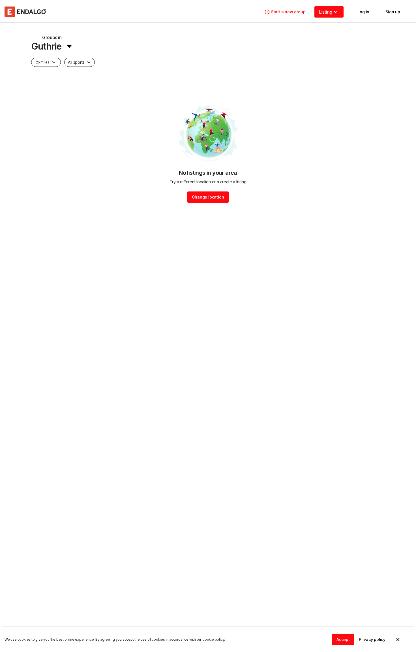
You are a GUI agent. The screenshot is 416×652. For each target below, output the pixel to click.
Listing (325, 12)
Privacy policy (372, 639)
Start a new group (288, 11)
